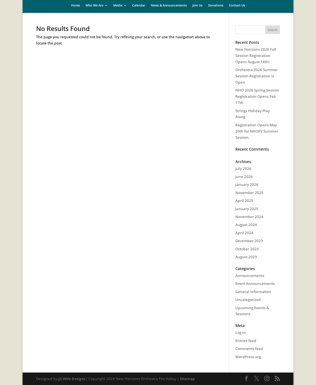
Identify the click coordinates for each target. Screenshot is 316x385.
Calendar (138, 5)
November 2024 (249, 216)
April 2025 (244, 200)
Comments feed (249, 348)
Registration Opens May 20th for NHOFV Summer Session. (256, 131)
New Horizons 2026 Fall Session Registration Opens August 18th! (255, 55)
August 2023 (246, 256)
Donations (215, 5)
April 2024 (244, 232)
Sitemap (187, 378)
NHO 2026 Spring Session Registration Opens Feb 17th (257, 96)
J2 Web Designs (72, 378)
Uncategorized (248, 299)
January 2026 (246, 184)
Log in (240, 332)
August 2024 (246, 224)
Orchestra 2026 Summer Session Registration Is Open (256, 76)
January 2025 (246, 208)
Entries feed (245, 340)
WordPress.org (248, 356)
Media (117, 5)
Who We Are (94, 5)
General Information (253, 291)
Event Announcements (255, 283)
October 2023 (247, 248)
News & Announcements (169, 5)
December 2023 (249, 240)
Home (75, 5)
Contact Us (237, 5)
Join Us (197, 5)
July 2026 (243, 168)
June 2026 (244, 176)
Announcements (249, 275)
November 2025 (249, 192)
